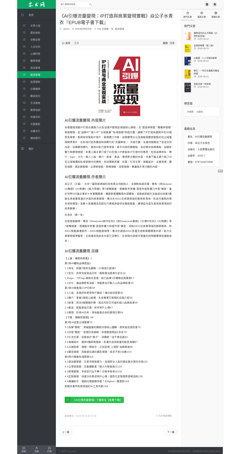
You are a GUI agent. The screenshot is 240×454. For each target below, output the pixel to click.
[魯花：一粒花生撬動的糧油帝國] (187, 74)
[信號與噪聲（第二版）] (187, 48)
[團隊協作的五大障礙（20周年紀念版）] (187, 36)
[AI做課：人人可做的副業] (187, 61)
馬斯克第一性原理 (202, 84)
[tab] (188, 14)
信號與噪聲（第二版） (204, 45)
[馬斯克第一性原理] (187, 87)
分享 (172, 43)
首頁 (66, 43)
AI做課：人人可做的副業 (205, 58)
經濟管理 (119, 29)
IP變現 (190, 112)
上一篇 (65, 432)
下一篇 (170, 432)
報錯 (165, 43)
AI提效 (200, 112)
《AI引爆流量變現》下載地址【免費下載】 (97, 400)
